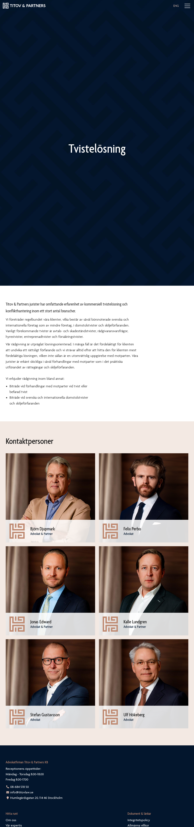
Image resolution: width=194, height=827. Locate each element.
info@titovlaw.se (21, 792)
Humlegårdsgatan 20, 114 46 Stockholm (36, 798)
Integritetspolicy (139, 820)
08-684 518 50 (19, 787)
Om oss (11, 820)
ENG (176, 6)
